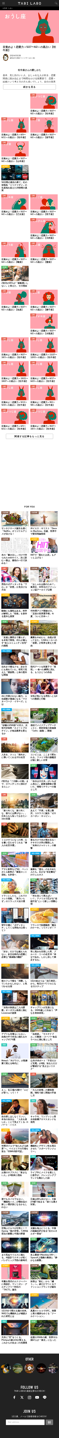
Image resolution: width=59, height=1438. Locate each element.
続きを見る (29, 87)
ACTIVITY (5, 166)
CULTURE (5, 513)
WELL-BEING (6, 651)
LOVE (33, 95)
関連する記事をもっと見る (29, 436)
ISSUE (5, 267)
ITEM (4, 1045)
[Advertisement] (29, 474)
